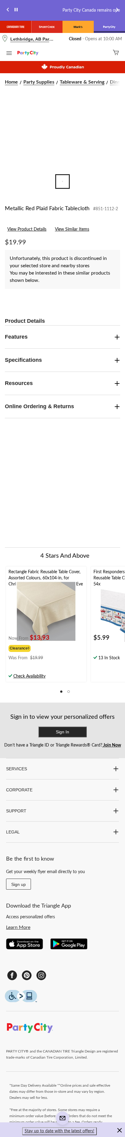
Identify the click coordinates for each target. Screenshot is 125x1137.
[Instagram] (41, 975)
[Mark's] (78, 27)
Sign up (18, 884)
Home (11, 82)
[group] (29, 648)
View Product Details (26, 229)
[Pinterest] (27, 975)
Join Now (111, 745)
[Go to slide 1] (62, 181)
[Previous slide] (8, 10)
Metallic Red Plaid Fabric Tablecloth (47, 208)
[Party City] (109, 27)
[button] (61, 691)
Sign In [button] (62, 731)
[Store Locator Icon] (4, 39)
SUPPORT (16, 810)
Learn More (18, 927)
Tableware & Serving (82, 82)
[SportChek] (46, 27)
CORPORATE (19, 789)
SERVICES (16, 768)
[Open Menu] (9, 54)
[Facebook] (12, 975)
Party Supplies (38, 82)
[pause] (16, 10)
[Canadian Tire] (15, 27)
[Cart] (116, 53)
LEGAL (13, 831)
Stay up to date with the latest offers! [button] (59, 1131)
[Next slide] (117, 10)
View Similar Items (72, 229)
